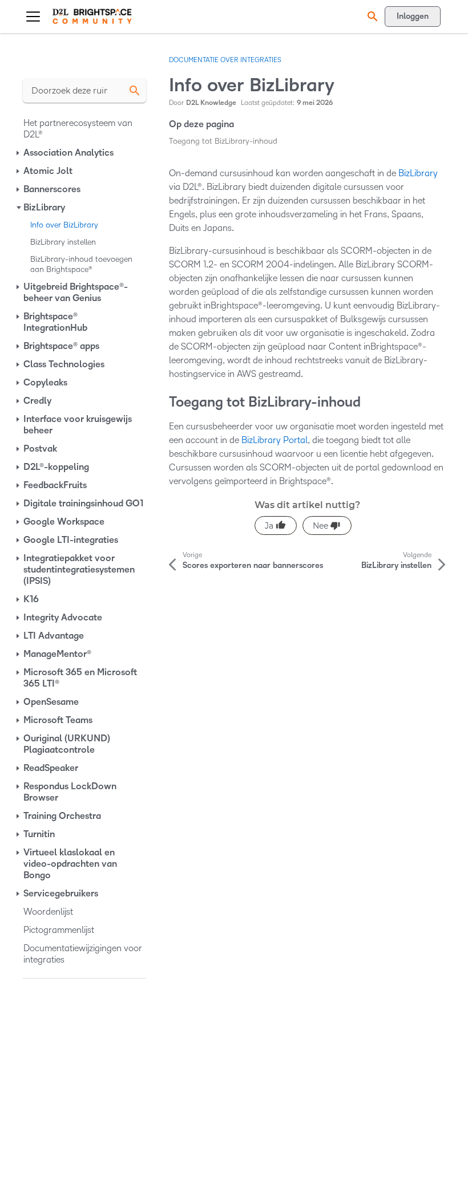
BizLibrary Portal (274, 440)
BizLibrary (418, 173)
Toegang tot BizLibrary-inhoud (223, 141)
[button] (371, 16)
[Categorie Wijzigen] (18, 153)
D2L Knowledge (211, 103)
